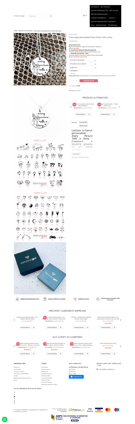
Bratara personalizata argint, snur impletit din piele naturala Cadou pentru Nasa (54, 318)
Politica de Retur (45, 380)
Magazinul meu (19, 363)
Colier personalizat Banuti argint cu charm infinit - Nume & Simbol (54, 344)
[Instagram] (14, 403)
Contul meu (44, 367)
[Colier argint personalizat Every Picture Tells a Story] (40, 59)
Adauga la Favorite (75, 90)
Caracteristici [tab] (83, 122)
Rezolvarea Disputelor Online (49, 384)
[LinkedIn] (14, 399)
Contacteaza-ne (77, 376)
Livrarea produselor (46, 378)
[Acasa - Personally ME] (19, 16)
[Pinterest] (14, 394)
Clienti (43, 363)
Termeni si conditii (19, 371)
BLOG (15, 380)
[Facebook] (14, 392)
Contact (16, 376)
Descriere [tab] (74, 122)
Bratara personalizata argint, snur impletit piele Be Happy (27, 318)
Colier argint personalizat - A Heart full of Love (107, 105)
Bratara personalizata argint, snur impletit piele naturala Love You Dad (108, 318)
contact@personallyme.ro (106, 369)
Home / (16, 31)
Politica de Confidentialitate (21, 373)
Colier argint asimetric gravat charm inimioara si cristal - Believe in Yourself (27, 344)
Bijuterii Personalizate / (26, 31)
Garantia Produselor (46, 382)
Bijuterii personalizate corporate (22, 378)
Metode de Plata (45, 376)
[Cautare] (51, 16)
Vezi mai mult (76, 154)
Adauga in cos (89, 81)
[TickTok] (14, 401)
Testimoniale (17, 369)
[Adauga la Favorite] (89, 114)
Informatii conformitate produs (80, 157)
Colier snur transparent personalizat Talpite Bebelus (82, 105)
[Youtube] (14, 396)
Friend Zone (44, 371)
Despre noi (17, 367)
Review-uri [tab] (83, 126)
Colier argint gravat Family (108, 343)
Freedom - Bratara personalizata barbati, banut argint (81, 318)
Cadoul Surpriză (45, 369)
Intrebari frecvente (46, 373)
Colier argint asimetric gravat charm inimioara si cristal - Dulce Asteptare (81, 344)
